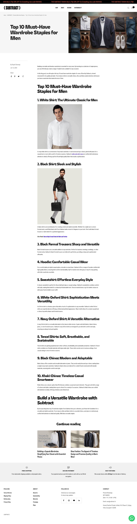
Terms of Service (8, 493)
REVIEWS (69, 7)
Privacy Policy (7, 502)
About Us (35, 493)
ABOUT (62, 7)
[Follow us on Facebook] (63, 500)
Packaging (35, 502)
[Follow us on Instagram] (68, 500)
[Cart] (132, 8)
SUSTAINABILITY (78, 7)
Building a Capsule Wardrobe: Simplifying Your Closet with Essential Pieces (51, 454)
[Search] (128, 8)
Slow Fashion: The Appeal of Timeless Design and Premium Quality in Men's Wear (84, 454)
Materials (35, 499)
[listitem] (11, 76)
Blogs (34, 505)
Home (5, 15)
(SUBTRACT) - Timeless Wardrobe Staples (15, 15)
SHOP (56, 7)
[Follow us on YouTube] (74, 500)
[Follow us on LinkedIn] (79, 500)
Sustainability (36, 496)
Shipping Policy (7, 496)
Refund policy (7, 499)
